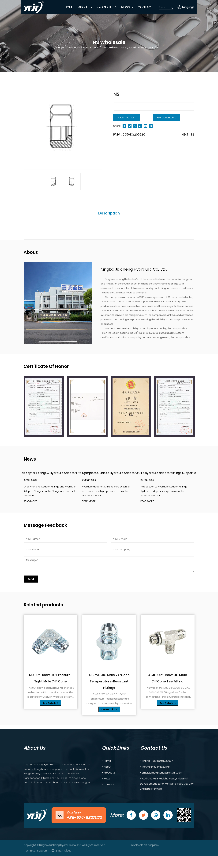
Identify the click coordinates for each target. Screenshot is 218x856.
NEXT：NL (187, 134)
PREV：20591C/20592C (129, 134)
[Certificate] (44, 406)
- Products (108, 772)
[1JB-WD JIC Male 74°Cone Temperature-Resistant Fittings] (109, 642)
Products (105, 7)
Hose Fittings (107, 13)
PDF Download (166, 117)
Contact (145, 7)
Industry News (131, 13)
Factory (85, 13)
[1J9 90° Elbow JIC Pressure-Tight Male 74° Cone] (50, 642)
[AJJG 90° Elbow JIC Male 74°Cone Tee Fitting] (168, 642)
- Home (106, 761)
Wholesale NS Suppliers (145, 845)
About (83, 7)
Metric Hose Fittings (141, 47)
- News (106, 778)
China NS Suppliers (140, 301)
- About (106, 767)
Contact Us (126, 117)
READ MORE (30, 501)
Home (69, 7)
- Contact (108, 784)
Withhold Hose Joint (114, 47)
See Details (49, 703)
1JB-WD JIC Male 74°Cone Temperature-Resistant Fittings (109, 681)
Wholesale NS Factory (168, 301)
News (125, 7)
